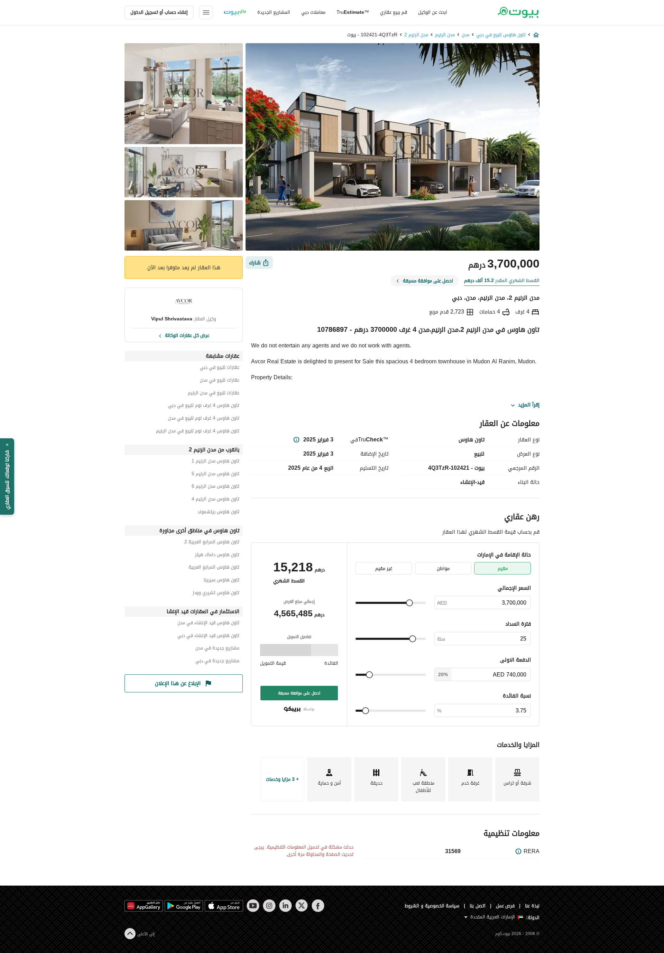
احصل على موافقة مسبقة (299, 693)
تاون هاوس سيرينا (221, 581)
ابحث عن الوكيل (432, 12)
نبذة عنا (532, 905)
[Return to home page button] (518, 12)
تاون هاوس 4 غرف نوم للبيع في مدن (203, 419)
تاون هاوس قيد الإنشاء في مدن (208, 623)
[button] (7, 476)
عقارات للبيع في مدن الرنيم (213, 394)
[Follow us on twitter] (301, 905)
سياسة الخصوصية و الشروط (432, 905)
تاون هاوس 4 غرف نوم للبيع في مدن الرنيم (197, 432)
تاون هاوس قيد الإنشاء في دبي (208, 636)
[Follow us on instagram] (269, 905)
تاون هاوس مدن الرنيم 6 (215, 487)
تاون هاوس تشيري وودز (216, 593)
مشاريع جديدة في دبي (217, 661)
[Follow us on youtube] (253, 905)
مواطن (443, 568)
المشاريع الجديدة (273, 12)
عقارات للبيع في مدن (219, 381)
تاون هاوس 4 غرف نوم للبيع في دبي (203, 406)
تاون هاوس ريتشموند (218, 512)
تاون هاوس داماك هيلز (217, 555)
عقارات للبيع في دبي (219, 368)
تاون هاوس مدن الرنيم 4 (215, 500)
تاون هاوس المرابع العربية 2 (211, 542)
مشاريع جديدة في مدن (217, 649)
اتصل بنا (478, 905)
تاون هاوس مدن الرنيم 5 (215, 474)
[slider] (409, 602)
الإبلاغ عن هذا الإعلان (178, 683)
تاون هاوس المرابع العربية (213, 568)
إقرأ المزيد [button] (529, 405)
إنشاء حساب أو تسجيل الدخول (159, 12)
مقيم (503, 568)
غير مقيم (383, 568)
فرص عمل (505, 905)
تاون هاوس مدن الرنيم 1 (215, 462)
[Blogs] (235, 12)
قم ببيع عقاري (393, 12)
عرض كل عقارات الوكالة (187, 335)
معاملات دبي (313, 12)
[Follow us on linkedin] (285, 905)
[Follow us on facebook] (318, 905)
